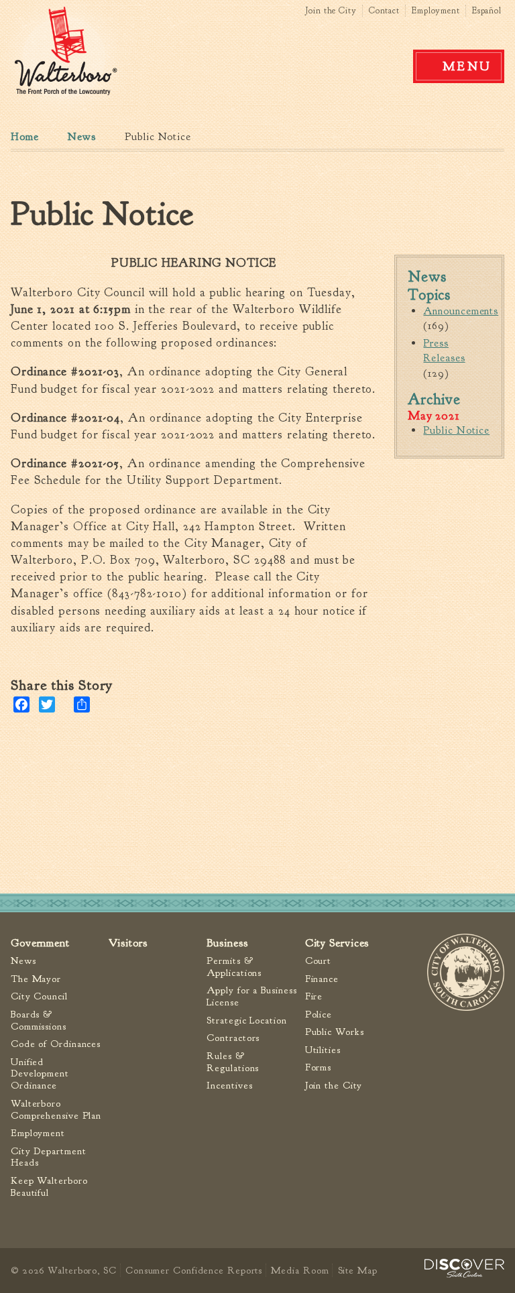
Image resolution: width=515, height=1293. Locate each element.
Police (318, 1014)
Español (487, 10)
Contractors (233, 1038)
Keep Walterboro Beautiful (49, 1186)
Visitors (128, 943)
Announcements (460, 311)
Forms (318, 1067)
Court (318, 961)
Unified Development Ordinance (40, 1074)
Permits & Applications (234, 967)
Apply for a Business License (251, 996)
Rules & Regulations (233, 1062)
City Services (337, 943)
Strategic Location (246, 1020)
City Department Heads (49, 1157)
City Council (39, 996)
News (82, 136)
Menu (467, 66)
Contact (384, 10)
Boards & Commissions (38, 1020)
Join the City (331, 10)
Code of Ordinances (56, 1044)
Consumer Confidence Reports (193, 1270)
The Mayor (36, 979)
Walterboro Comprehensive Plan (56, 1109)
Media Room (300, 1270)
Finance (322, 979)
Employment (436, 10)
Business (227, 943)
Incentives (229, 1085)
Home (25, 136)
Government (40, 943)
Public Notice (456, 430)
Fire (314, 996)
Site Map (357, 1270)
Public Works (334, 1032)
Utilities (323, 1050)
